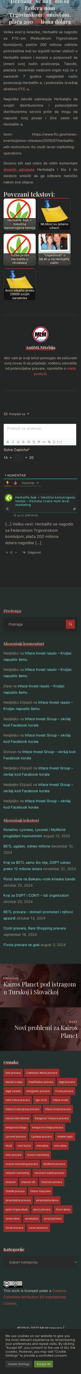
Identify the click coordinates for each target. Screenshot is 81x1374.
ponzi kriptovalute (17, 1209)
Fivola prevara (64, 1091)
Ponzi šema (63, 1209)
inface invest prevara (58, 1109)
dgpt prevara (67, 1082)
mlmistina (42, 1145)
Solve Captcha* (17, 450)
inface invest (60, 1100)
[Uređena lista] (28, 442)
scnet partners (53, 1218)
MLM (9, 1145)
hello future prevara (18, 1100)
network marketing (17, 1172)
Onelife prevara (15, 1191)
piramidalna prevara (18, 1200)
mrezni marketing (38, 1154)
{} (54, 441)
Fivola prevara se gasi (21, 945)
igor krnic (41, 1100)
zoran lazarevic (38, 1227)
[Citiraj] (38, 442)
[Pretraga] (70, 624)
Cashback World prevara (41, 1072)
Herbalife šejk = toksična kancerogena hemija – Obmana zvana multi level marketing (45, 501)
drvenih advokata (18, 169)
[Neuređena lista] (33, 442)
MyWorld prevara (54, 1164)
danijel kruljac (14, 1082)
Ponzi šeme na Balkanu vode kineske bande (39, 879)
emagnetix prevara (38, 1091)
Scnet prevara (14, 1227)
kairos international (17, 1118)
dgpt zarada (13, 1091)
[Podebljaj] (7, 442)
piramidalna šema (47, 1200)
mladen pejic (65, 1136)
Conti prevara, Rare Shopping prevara (34, 928)
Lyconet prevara (16, 1136)
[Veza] (49, 442)
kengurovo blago (16, 1127)
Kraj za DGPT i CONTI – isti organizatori (36, 895)
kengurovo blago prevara (47, 1127)
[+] (59, 441)
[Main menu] (74, 8)
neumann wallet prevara (49, 1172)
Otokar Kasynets (40, 1191)
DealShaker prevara (41, 1082)
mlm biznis (24, 1145)
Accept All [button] (43, 1364)
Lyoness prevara (41, 1136)
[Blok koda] (43, 442)
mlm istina (60, 1145)
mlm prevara (13, 1154)
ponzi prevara (41, 1209)
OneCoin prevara (51, 1182)
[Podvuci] (18, 442)
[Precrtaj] (23, 442)
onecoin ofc (28, 1182)
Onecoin (11, 1182)
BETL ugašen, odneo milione (26, 846)
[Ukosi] (12, 442)
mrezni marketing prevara (22, 1164)
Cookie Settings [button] (18, 1364)
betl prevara (13, 1072)
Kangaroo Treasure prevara (52, 1118)
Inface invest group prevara (22, 1109)
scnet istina (12, 1218)
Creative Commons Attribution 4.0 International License (34, 1296)
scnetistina (31, 1218)
